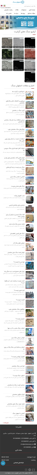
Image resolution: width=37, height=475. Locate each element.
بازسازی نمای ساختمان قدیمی (16, 205)
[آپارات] (34, 469)
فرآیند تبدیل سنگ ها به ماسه (16, 224)
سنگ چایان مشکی (18, 70)
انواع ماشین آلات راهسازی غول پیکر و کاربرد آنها (14, 159)
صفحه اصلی (32, 10)
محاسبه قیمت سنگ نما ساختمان (15, 385)
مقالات (16, 10)
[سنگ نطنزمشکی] (29, 76)
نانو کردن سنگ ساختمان (18, 366)
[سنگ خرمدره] (18, 54)
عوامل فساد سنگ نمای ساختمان (16, 252)
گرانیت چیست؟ (20, 300)
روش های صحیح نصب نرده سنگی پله (14, 271)
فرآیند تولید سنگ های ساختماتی (15, 404)
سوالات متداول (31, 13)
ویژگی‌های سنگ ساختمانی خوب (16, 129)
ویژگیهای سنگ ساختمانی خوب (16, 309)
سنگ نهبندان (7, 70)
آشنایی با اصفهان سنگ (18, 413)
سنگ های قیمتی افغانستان (17, 234)
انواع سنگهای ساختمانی (18, 394)
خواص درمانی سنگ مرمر (17, 338)
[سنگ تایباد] (7, 42)
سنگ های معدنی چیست (17, 186)
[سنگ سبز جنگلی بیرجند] (7, 54)
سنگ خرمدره (18, 58)
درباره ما (16, 13)
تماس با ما (8, 13)
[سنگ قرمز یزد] (29, 54)
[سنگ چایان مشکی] (18, 65)
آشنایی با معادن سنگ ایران (17, 177)
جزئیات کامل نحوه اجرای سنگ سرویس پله (14, 149)
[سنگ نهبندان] (7, 65)
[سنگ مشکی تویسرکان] (29, 42)
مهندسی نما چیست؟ (19, 262)
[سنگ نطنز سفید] (29, 65)
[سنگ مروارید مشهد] (18, 42)
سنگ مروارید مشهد (18, 47)
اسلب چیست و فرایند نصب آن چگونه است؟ (14, 282)
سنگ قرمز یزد (30, 58)
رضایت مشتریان (8, 10)
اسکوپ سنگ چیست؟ (18, 376)
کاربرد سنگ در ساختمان (18, 110)
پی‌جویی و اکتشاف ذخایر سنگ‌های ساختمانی (15, 102)
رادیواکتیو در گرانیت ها (18, 92)
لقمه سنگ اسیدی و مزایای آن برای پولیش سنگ (15, 216)
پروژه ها (23, 13)
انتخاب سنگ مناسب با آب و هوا (16, 328)
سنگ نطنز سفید (29, 70)
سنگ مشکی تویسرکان (30, 47)
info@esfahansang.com (27, 444)
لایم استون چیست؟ (19, 290)
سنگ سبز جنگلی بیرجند (7, 58)
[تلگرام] (30, 469)
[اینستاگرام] (26, 469)
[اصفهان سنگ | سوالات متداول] (18, 22)
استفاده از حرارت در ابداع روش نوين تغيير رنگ (14, 140)
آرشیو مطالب (5, 423)
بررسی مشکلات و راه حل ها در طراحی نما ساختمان (14, 121)
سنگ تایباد (7, 47)
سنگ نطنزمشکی (29, 81)
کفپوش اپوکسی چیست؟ (17, 357)
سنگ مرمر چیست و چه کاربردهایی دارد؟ (15, 168)
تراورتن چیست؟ (20, 319)
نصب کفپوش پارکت (19, 196)
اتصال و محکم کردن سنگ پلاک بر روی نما (14, 348)
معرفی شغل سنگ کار (18, 243)
